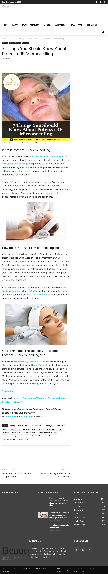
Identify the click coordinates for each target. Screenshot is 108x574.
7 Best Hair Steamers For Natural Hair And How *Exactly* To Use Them (59, 515)
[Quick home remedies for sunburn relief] (43, 527)
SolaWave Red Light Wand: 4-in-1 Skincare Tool (54, 475)
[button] (102, 31)
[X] (11, 65)
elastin (5, 429)
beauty (12, 426)
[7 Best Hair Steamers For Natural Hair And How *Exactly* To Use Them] (43, 515)
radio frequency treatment (48, 432)
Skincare (52, 436)
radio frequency (29, 432)
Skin (20, 436)
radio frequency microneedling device (48, 156)
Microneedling (37, 429)
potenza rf (16, 432)
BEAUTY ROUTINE (36, 426)
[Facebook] (96, 2)
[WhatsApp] (24, 65)
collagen (60, 426)
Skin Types (42, 436)
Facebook (11, 416)
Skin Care (25, 43)
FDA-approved (23, 429)
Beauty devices (15, 43)
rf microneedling (9, 436)
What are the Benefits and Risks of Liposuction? (17, 475)
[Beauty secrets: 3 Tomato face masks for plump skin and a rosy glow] (43, 500)
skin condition (30, 436)
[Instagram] (100, 2)
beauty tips (50, 426)
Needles (6, 432)
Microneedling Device (53, 429)
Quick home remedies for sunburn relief (59, 526)
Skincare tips (23, 439)
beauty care (22, 426)
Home (4, 38)
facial (13, 429)
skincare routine (9, 439)
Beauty (12, 38)
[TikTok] (104, 2)
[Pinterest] (18, 65)
